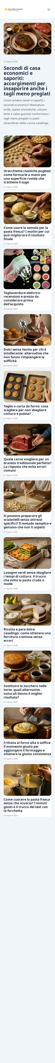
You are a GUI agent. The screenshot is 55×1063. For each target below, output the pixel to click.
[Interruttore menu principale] (49, 9)
